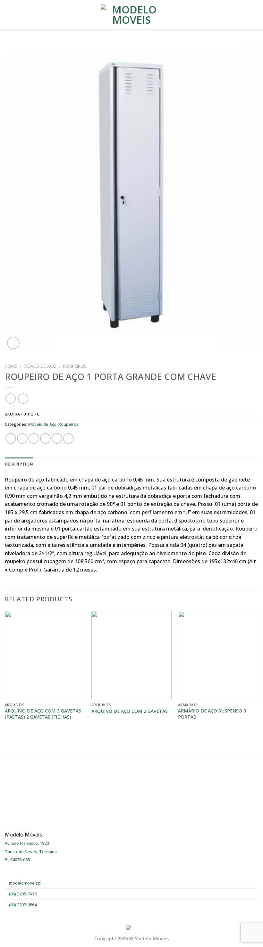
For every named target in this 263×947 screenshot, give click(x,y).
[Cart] (255, 14)
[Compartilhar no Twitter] (34, 438)
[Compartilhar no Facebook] (22, 438)
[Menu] (9, 14)
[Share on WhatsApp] (10, 438)
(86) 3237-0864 (22, 905)
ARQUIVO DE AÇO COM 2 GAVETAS (129, 711)
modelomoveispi (24, 883)
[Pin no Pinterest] (57, 438)
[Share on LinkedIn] (68, 438)
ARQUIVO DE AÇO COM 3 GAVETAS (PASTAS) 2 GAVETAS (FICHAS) (43, 714)
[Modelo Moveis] (131, 14)
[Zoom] (13, 343)
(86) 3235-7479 (22, 894)
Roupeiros (75, 366)
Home (11, 366)
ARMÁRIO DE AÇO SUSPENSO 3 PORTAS (212, 714)
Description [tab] (19, 464)
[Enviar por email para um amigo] (45, 438)
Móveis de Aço (40, 366)
